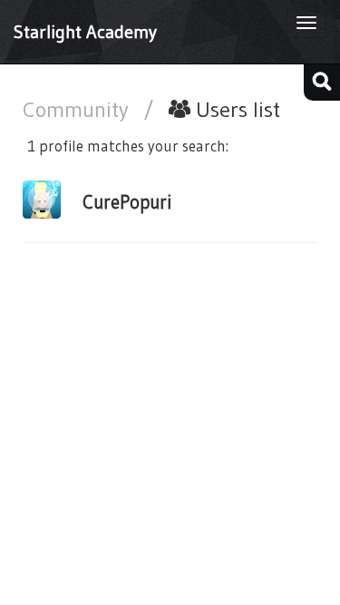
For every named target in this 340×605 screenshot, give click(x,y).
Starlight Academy (85, 32)
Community (78, 109)
